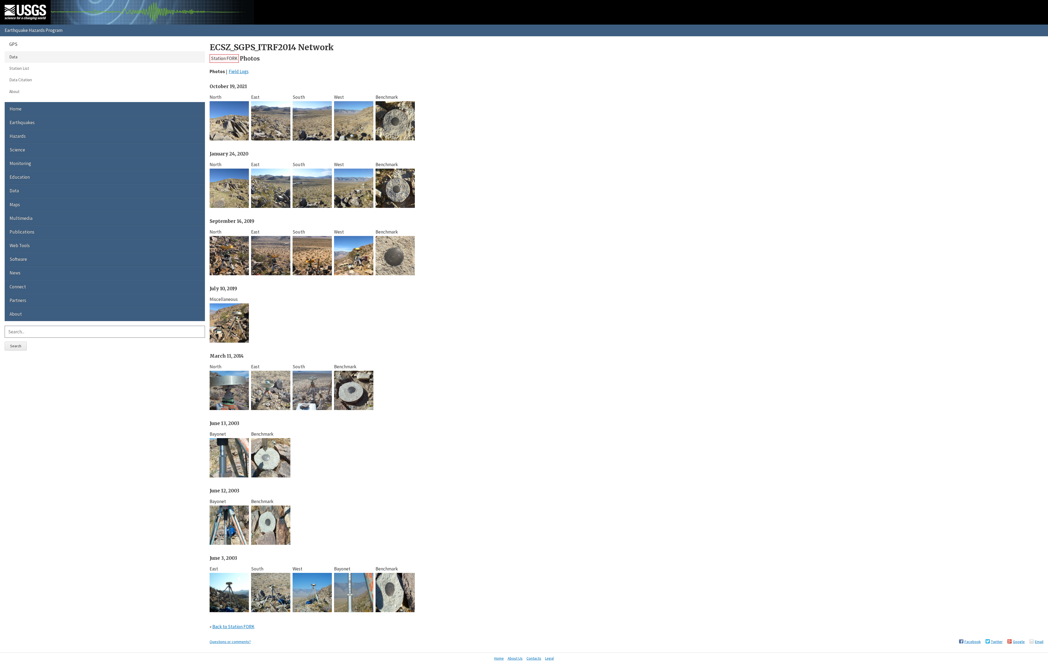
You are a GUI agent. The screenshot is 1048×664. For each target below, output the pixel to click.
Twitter (997, 641)
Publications (22, 232)
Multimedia (21, 218)
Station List (19, 68)
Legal (549, 658)
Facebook (972, 641)
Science (17, 150)
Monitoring (20, 163)
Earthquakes (22, 122)
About (14, 91)
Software (18, 259)
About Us (515, 658)
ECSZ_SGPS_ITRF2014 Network (272, 47)
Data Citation (20, 79)
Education (20, 177)
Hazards (18, 136)
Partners (18, 300)
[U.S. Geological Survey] (25, 12)
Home (16, 109)
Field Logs (239, 71)
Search (15, 345)
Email (1039, 641)
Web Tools (20, 246)
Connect (18, 287)
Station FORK (224, 58)
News (15, 273)
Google (1019, 641)
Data (13, 56)
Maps (15, 205)
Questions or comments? (230, 641)
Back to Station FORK (233, 627)
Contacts (533, 658)
